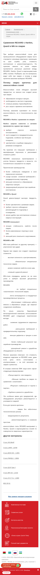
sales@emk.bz (19, 17)
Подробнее (27, 570)
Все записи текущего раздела (20, 496)
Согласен (6, 572)
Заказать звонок (7, 17)
